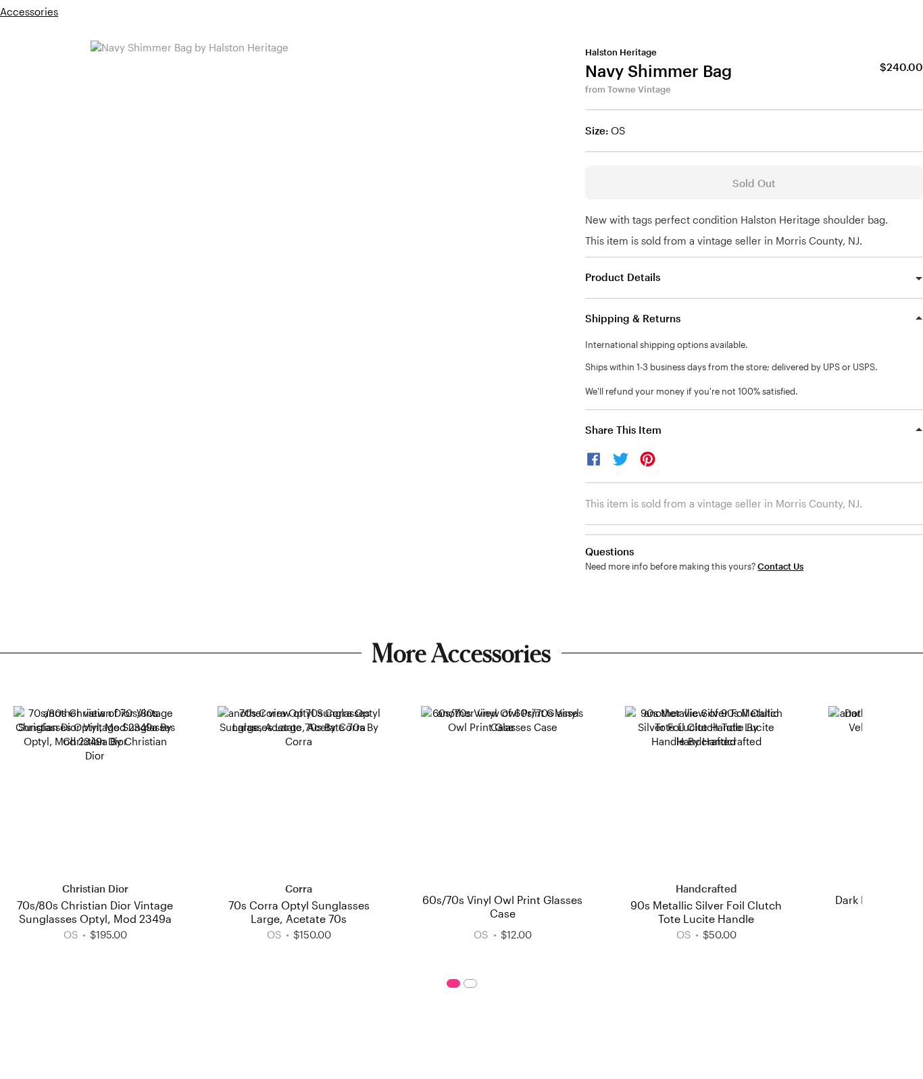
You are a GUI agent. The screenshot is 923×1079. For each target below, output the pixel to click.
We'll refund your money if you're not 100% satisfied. (691, 391)
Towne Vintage (639, 89)
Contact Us (780, 566)
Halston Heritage (621, 52)
